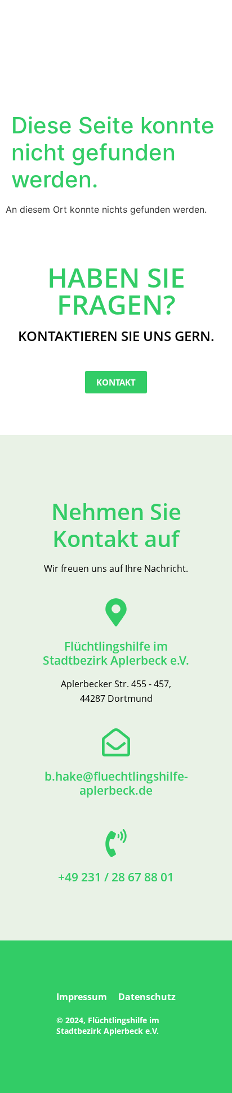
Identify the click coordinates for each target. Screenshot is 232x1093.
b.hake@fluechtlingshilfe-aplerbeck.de (116, 783)
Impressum (81, 997)
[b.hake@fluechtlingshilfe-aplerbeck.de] (116, 742)
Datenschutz (147, 997)
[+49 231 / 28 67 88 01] (116, 843)
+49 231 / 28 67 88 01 (116, 877)
